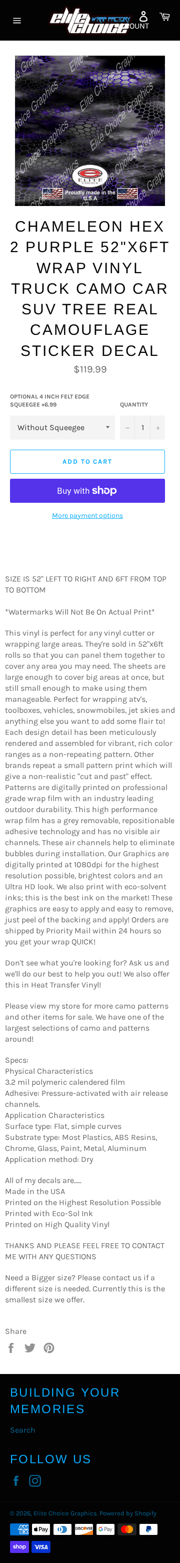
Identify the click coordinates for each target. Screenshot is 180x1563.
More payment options (87, 515)
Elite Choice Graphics (65, 1513)
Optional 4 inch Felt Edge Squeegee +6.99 (50, 401)
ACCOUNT (132, 26)
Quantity (134, 404)
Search (23, 1430)
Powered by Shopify (128, 1513)
